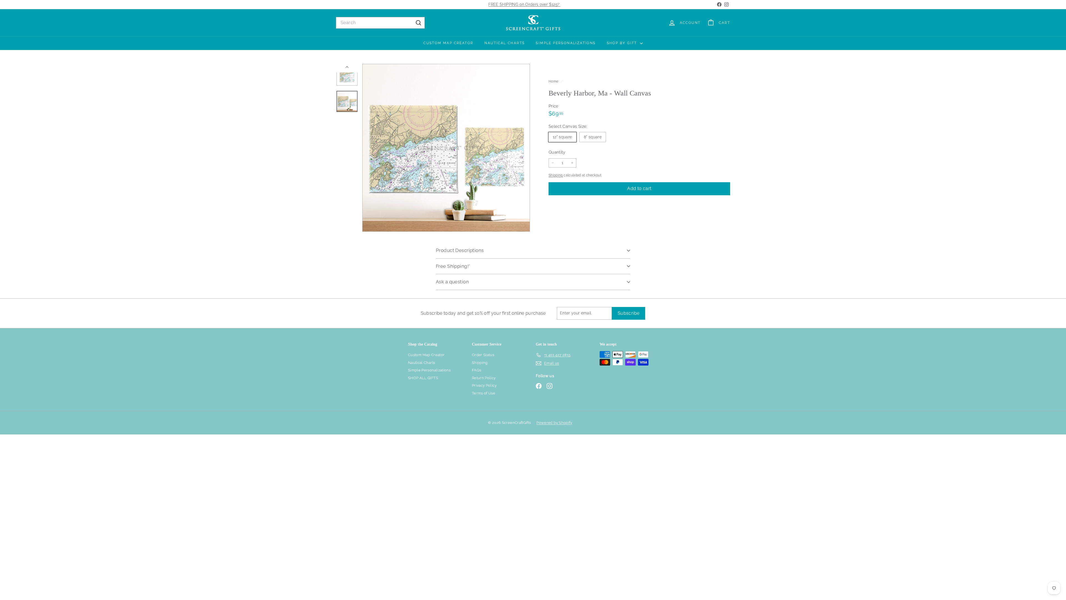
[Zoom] (446, 147)
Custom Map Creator (448, 43)
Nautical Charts (504, 43)
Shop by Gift (622, 43)
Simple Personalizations (565, 43)
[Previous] (347, 68)
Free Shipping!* (453, 266)
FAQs (476, 370)
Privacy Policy (484, 385)
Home (554, 81)
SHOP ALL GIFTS (423, 378)
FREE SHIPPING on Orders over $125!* (524, 4)
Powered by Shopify (554, 423)
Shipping (556, 175)
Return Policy (484, 378)
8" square (593, 137)
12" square (562, 137)
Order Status (483, 355)
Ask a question (452, 281)
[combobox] (380, 23)
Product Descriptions (460, 250)
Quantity (557, 152)
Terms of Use (483, 393)
